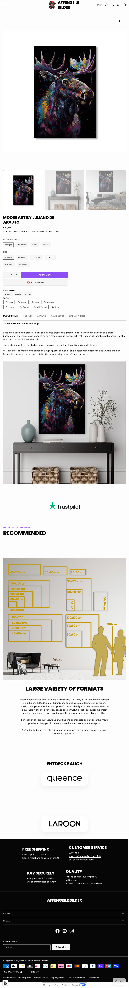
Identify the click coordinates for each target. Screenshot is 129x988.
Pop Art (28, 294)
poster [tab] (27, 316)
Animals (18, 294)
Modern (12, 307)
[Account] (116, 5)
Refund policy (9, 976)
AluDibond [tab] (57, 316)
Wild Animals (42, 307)
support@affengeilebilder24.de (84, 855)
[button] (6, 5)
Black (11, 302)
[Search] (104, 5)
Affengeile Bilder (20, 959)
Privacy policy (24, 976)
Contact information (76, 976)
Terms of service (40, 976)
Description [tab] (10, 315)
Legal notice (93, 976)
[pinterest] (63, 929)
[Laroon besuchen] (63, 823)
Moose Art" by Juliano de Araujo (21, 323)
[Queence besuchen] (63, 778)
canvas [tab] (41, 316)
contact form (86, 858)
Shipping (24, 231)
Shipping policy (57, 976)
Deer (57, 307)
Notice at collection (49, 984)
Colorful (24, 302)
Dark (37, 302)
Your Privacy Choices (69, 984)
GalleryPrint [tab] (77, 316)
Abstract (8, 294)
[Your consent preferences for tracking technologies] (5, 982)
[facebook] (56, 929)
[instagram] (70, 929)
